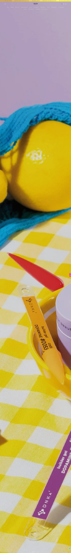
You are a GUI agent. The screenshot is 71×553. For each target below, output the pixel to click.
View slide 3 (38, 551)
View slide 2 (35, 551)
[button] (5, 4)
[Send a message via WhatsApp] (70, 548)
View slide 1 (33, 551)
